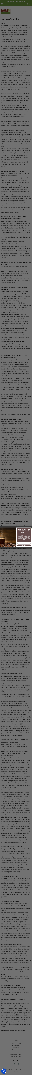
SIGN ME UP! (24, 545)
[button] (4, 1071)
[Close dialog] (31, 528)
